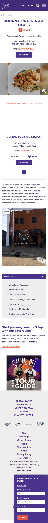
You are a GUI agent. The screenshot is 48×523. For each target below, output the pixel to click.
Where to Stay (24, 408)
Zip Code (21, 506)
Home (9, 15)
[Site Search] (37, 5)
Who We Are (24, 447)
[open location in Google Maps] (24, 103)
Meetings (24, 436)
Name (19, 490)
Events (24, 411)
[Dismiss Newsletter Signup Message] (46, 476)
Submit (23, 517)
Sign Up (21, 485)
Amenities (9, 276)
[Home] (5, 5)
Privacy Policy (24, 454)
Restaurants (24, 401)
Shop (24, 450)
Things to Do (24, 404)
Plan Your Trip (26, 6)
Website (24, 54)
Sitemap (24, 458)
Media (24, 443)
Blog (24, 433)
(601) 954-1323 (27, 48)
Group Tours (24, 440)
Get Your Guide (11, 346)
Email (19, 498)
